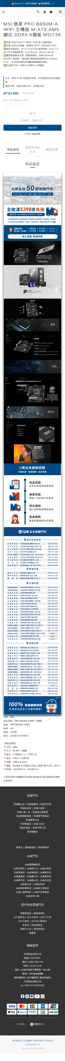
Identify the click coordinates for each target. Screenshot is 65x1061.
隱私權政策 (19, 977)
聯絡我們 (32, 127)
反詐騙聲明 (32, 977)
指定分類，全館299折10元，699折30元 (24, 86)
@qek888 (38, 973)
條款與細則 (45, 977)
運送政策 (49, 1040)
